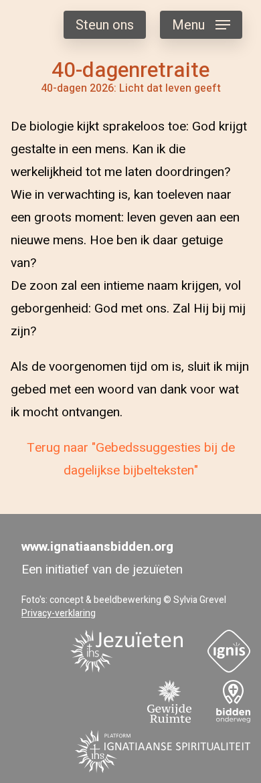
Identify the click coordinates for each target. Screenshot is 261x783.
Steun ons (105, 25)
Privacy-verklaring (58, 613)
